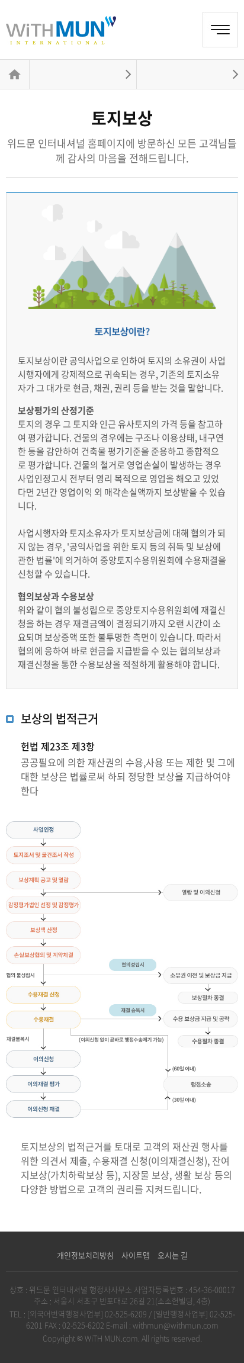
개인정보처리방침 (85, 1255)
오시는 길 (173, 1255)
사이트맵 (135, 1255)
